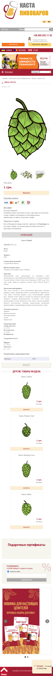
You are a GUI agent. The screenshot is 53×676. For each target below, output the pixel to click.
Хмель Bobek (26, 494)
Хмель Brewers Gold (26, 416)
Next (48, 129)
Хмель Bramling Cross (26, 455)
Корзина (40, 666)
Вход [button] (6, 29)
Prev (5, 129)
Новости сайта (15, 571)
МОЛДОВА (22, 50)
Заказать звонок (39, 44)
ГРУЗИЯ (35, 50)
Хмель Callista (26, 377)
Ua (44, 22)
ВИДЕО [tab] (26, 365)
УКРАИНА (9, 50)
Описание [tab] (26, 235)
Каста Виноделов (27, 670)
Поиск (21, 29)
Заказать (26, 193)
